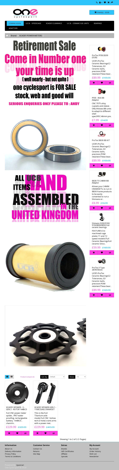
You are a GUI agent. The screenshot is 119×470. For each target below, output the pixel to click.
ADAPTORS (13, 28)
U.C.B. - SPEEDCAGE (33, 23)
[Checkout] (112, 2)
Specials (64, 456)
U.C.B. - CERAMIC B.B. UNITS (78, 23)
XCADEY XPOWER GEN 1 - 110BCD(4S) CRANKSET (45, 408)
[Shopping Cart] (108, 2)
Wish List (93, 454)
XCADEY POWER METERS (30, 35)
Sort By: (44, 377)
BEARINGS (98, 23)
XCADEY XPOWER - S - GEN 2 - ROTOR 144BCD (16, 408)
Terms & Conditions (13, 456)
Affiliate (64, 454)
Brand (14, 35)
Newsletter (94, 456)
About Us (8, 449)
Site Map (36, 454)
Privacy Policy (10, 454)
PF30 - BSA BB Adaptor (98, 99)
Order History (95, 451)
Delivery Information (13, 451)
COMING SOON (15, 23)
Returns (36, 451)
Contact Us (37, 449)
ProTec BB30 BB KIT (101, 140)
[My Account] (100, 2)
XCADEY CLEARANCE (54, 23)
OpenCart (20, 465)
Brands (64, 449)
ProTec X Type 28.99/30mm (98, 268)
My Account (94, 449)
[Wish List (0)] (105, 2)
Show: (72, 377)
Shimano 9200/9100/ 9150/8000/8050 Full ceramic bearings (101, 225)
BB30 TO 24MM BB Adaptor (100, 182)
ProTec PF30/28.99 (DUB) (100, 56)
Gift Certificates (67, 451)
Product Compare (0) (27, 377)
